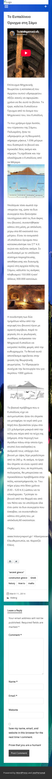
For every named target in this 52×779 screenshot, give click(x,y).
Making (13, 597)
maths (31, 583)
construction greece (18, 577)
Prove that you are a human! (25, 745)
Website (13, 709)
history (12, 583)
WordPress (22, 772)
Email (13, 695)
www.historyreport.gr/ (20, 536)
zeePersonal (38, 772)
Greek (33, 577)
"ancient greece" (16, 572)
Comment (15, 635)
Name (13, 681)
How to (21, 583)
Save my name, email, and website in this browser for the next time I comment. (26, 733)
